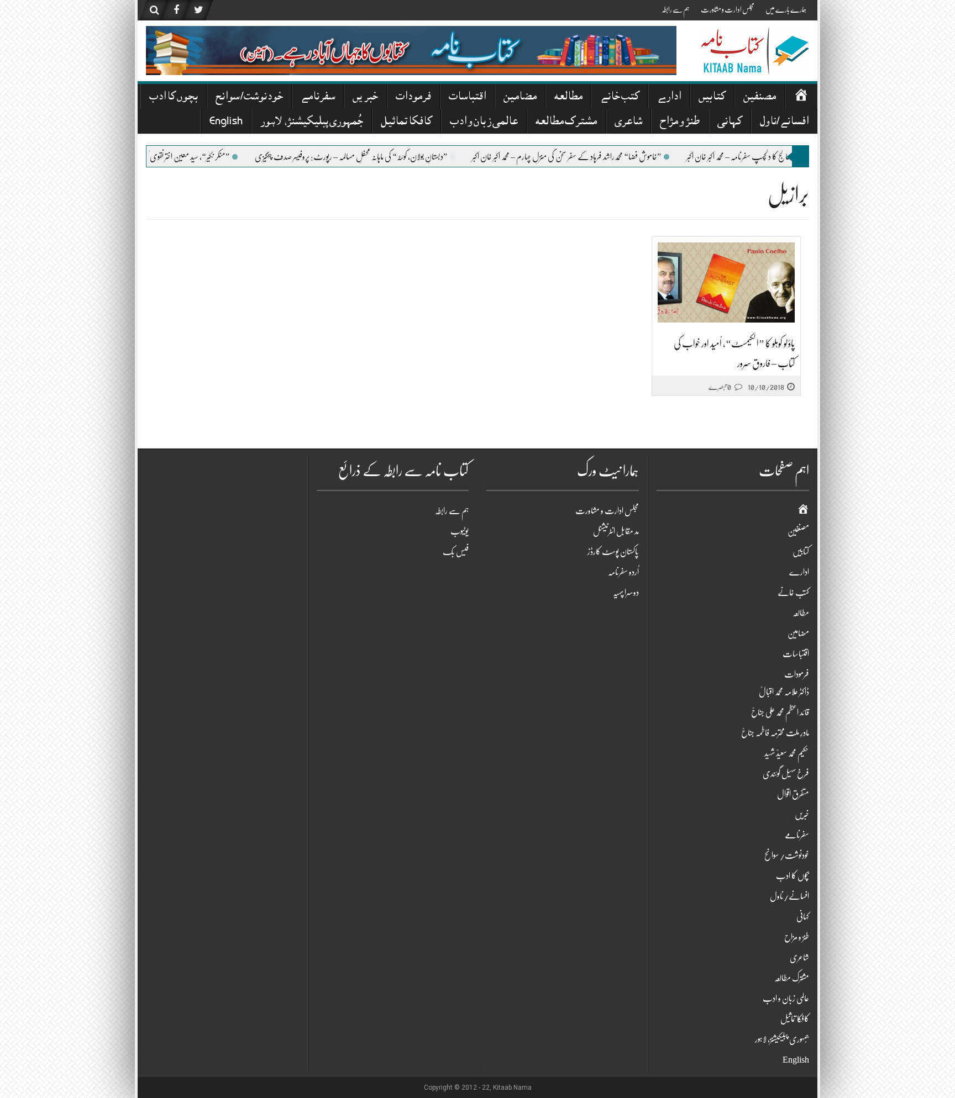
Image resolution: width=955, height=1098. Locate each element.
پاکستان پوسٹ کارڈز (613, 552)
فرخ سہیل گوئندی (786, 774)
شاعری (628, 122)
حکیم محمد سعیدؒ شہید (786, 753)
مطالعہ (568, 97)
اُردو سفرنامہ (623, 572)
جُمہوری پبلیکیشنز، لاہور (311, 122)
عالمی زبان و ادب (484, 122)
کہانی (729, 122)
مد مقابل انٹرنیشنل (616, 531)
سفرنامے (318, 97)
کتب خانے (619, 97)
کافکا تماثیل (406, 122)
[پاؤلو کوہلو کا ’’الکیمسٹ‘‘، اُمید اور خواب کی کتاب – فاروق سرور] (726, 282)
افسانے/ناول (784, 122)
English (226, 122)
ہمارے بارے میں (785, 9)
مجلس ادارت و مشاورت (727, 9)
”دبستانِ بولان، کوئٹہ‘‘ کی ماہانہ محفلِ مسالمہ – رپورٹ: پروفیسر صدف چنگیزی (382, 157)
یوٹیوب (459, 531)
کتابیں (712, 97)
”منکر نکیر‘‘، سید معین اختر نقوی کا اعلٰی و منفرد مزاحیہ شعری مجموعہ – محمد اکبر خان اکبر (155, 157)
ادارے (669, 97)
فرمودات (413, 97)
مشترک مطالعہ (566, 122)
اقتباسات (467, 97)
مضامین (520, 97)
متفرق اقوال (793, 794)
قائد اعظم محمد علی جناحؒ (780, 712)
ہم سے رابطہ (676, 9)
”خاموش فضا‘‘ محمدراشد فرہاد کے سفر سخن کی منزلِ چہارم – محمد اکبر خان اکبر (597, 157)
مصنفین (759, 97)
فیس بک (456, 552)
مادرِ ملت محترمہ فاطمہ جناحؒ (775, 733)
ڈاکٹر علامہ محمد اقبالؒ (784, 692)
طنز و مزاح (680, 122)
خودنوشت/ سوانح (249, 97)
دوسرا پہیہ (626, 592)
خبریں (365, 97)
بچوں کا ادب (173, 97)
